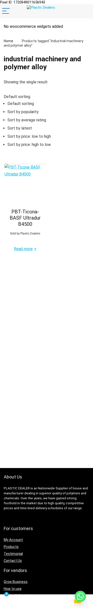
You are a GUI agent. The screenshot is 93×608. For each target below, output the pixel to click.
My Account (13, 540)
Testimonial (13, 554)
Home (8, 41)
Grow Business (16, 582)
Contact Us (13, 561)
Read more (25, 248)
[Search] (85, 11)
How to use (13, 589)
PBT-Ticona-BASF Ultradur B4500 (25, 218)
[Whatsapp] (80, 596)
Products (11, 547)
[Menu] (6, 11)
